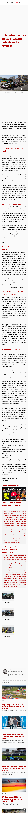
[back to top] (24, 809)
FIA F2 (3, 763)
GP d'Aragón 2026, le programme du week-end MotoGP (12, 799)
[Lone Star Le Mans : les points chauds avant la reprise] (14, 692)
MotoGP (4, 731)
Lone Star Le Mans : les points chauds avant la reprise (13, 706)
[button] (8, 596)
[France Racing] (13, 2)
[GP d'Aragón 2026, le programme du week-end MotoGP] (14, 785)
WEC (3, 700)
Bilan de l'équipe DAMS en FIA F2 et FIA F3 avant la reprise (14, 768)
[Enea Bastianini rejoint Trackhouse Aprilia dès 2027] (14, 722)
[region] (14, 18)
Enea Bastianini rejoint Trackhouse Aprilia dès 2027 (13, 736)
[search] (25, 2)
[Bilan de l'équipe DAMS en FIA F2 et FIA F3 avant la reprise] (14, 754)
